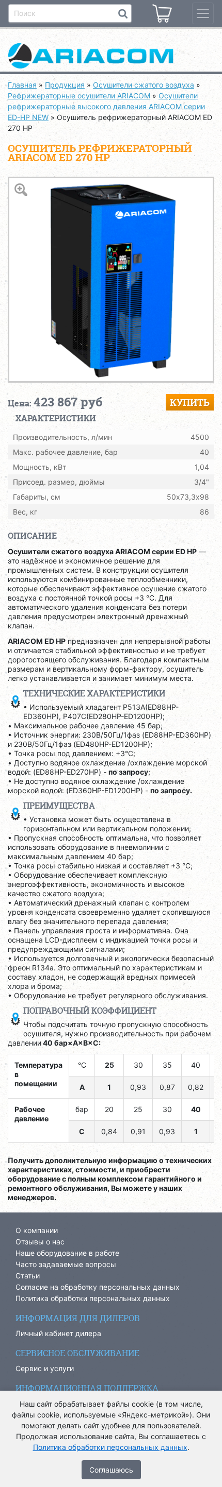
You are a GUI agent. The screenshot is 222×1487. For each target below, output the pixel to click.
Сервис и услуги (44, 1368)
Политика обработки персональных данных (92, 1298)
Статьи (27, 1275)
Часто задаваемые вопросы (65, 1264)
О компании (36, 1230)
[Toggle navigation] (203, 13)
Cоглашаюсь (111, 1469)
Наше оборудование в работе (67, 1253)
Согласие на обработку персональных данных (97, 1287)
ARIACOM (111, 56)
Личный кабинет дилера (58, 1333)
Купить (190, 402)
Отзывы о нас (40, 1241)
